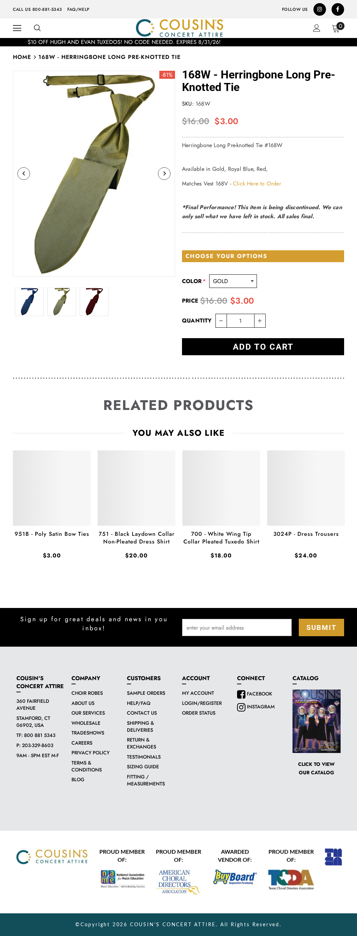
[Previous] (23, 173)
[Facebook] (338, 9)
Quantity (197, 321)
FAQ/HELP (78, 9)
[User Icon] (316, 28)
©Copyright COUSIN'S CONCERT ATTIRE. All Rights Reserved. (178, 924)
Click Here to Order (257, 184)
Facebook (258, 693)
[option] (178, 42)
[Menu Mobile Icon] (17, 28)
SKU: (188, 104)
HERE (188, 42)
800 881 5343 (39, 735)
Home (22, 57)
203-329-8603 (37, 745)
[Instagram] (319, 9)
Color (194, 281)
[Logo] (179, 28)
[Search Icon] (37, 28)
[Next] (164, 173)
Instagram (260, 706)
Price (190, 301)
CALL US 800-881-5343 (37, 9)
